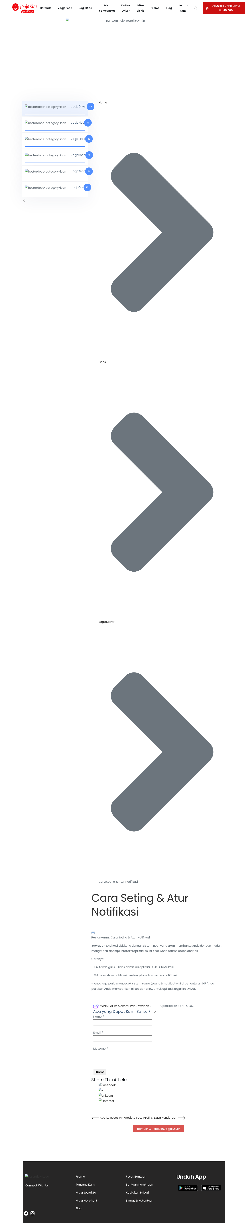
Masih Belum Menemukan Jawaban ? (125, 1006)
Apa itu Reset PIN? (112, 1118)
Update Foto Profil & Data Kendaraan (151, 1118)
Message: (100, 1048)
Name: (98, 1016)
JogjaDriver (107, 622)
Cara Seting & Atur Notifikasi (139, 905)
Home (103, 102)
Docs (102, 362)
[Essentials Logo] (37, 1176)
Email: (98, 1032)
